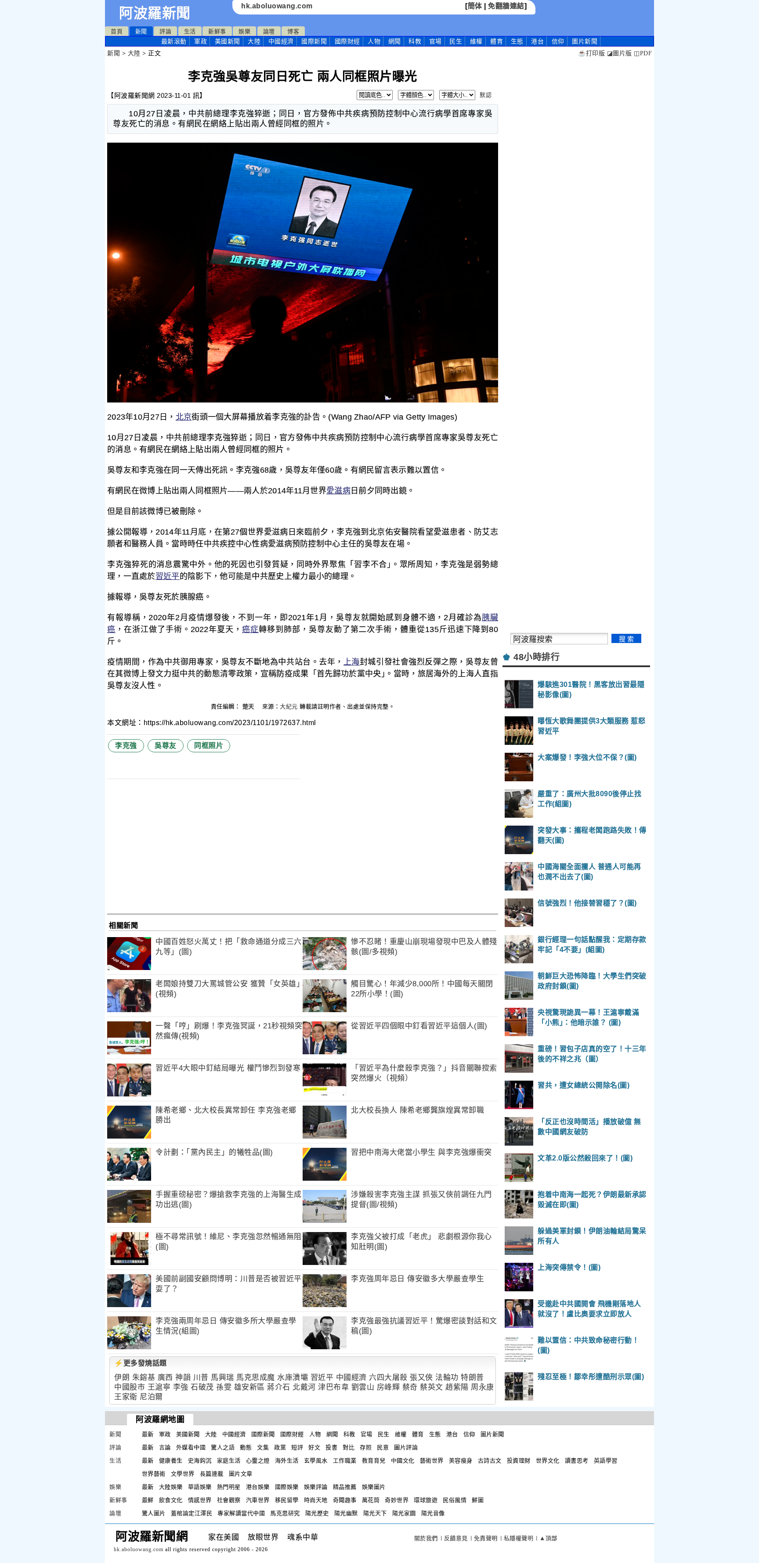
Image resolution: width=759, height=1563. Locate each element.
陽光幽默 (346, 1513)
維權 (476, 41)
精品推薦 (345, 1487)
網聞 (394, 41)
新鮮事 (217, 31)
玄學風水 (316, 1460)
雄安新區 (249, 1387)
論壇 (269, 31)
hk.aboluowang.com (277, 6)
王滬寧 (159, 1387)
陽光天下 (375, 1513)
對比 (348, 1447)
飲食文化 (171, 1500)
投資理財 (519, 1460)
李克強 (126, 745)
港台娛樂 (258, 1487)
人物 (374, 41)
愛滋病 (338, 490)
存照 (366, 1447)
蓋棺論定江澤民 (192, 1513)
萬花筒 (371, 1500)
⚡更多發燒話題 (140, 1363)
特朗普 (472, 1377)
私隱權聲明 (519, 1538)
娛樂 (244, 31)
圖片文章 (241, 1473)
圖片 (584, 41)
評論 (165, 31)
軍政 (200, 41)
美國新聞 (227, 41)
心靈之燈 (258, 1460)
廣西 (165, 1377)
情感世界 (200, 1500)
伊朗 (122, 1377)
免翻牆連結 (506, 6)
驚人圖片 (154, 1513)
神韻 (183, 1377)
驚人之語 (223, 1447)
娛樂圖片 (374, 1487)
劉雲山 (363, 1387)
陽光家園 (404, 1513)
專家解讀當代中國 (241, 1513)
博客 (293, 31)
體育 (496, 41)
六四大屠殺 (388, 1377)
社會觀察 (229, 1500)
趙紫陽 (457, 1387)
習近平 (167, 576)
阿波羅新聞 (155, 13)
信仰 (558, 41)
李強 (180, 1387)
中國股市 (129, 1387)
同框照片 (208, 745)
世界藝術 (154, 1473)
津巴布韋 (333, 1387)
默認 (486, 95)
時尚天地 (316, 1500)
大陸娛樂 (171, 1487)
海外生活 (287, 1460)
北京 (184, 417)
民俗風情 (454, 1500)
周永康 (482, 1387)
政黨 (280, 1447)
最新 (174, 41)
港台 (537, 41)
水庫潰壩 (292, 1377)
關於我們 (426, 1538)
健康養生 (171, 1460)
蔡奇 (410, 1387)
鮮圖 (478, 1500)
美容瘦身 (461, 1460)
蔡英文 (431, 1387)
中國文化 (403, 1460)
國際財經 (347, 41)
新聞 (141, 31)
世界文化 (548, 1460)
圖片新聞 (492, 1434)
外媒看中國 (191, 1447)
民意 (383, 1447)
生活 (190, 31)
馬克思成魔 (255, 1377)
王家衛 (125, 1397)
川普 (201, 1377)
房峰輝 (388, 1387)
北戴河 (304, 1387)
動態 (246, 1447)
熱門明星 (229, 1487)
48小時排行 (536, 657)
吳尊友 (166, 745)
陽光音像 (433, 1513)
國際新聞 (314, 41)
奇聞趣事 (345, 1500)
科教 (414, 41)
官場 (435, 41)
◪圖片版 (619, 53)
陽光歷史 (317, 1513)
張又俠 (421, 1377)
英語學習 (606, 1460)
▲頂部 (548, 1538)
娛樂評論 (316, 1487)
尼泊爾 (151, 1397)
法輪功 (447, 1377)
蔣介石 (278, 1387)
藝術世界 (432, 1460)
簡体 (475, 6)
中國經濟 (281, 41)
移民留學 (287, 1500)
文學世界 (183, 1473)
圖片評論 (406, 1447)
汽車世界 (258, 1500)
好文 (314, 1447)
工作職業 (345, 1460)
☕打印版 (591, 53)
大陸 (254, 41)
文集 (263, 1447)
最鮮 (148, 1500)
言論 (165, 1447)
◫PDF (643, 53)
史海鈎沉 (200, 1460)
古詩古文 (490, 1460)
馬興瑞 (222, 1377)
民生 (455, 41)
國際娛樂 (287, 1487)
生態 (517, 41)
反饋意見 (456, 1538)
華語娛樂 (200, 1487)
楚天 (249, 706)
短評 (297, 1447)
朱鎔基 (143, 1377)
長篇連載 (212, 1473)
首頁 (117, 31)
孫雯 (223, 1387)
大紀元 (289, 706)
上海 (351, 662)
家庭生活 (229, 1460)
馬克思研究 (285, 1513)
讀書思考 (577, 1460)
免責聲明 (486, 1538)
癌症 (250, 629)
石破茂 (202, 1387)
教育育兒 (374, 1460)
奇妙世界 (396, 1500)
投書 (331, 1447)
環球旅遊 (425, 1500)
